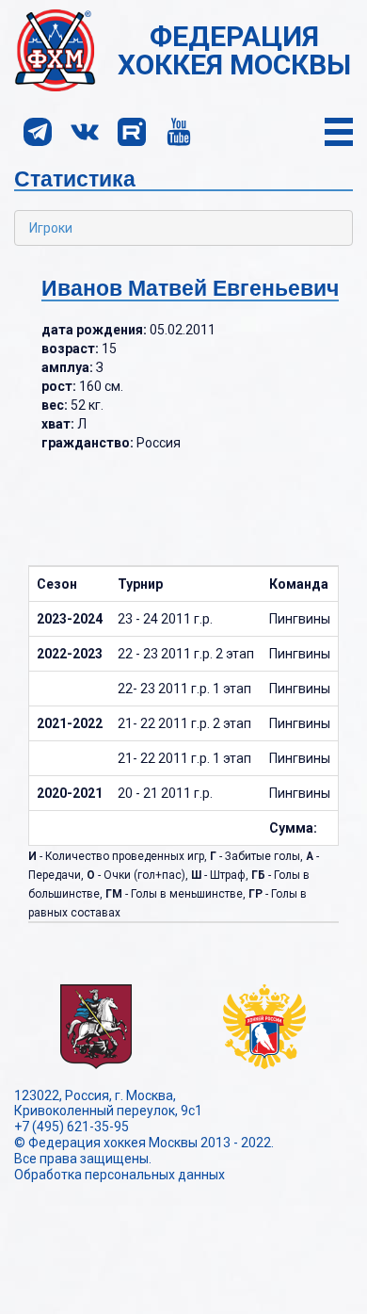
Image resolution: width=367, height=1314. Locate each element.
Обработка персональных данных (119, 1174)
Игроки (50, 227)
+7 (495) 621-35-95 (71, 1126)
